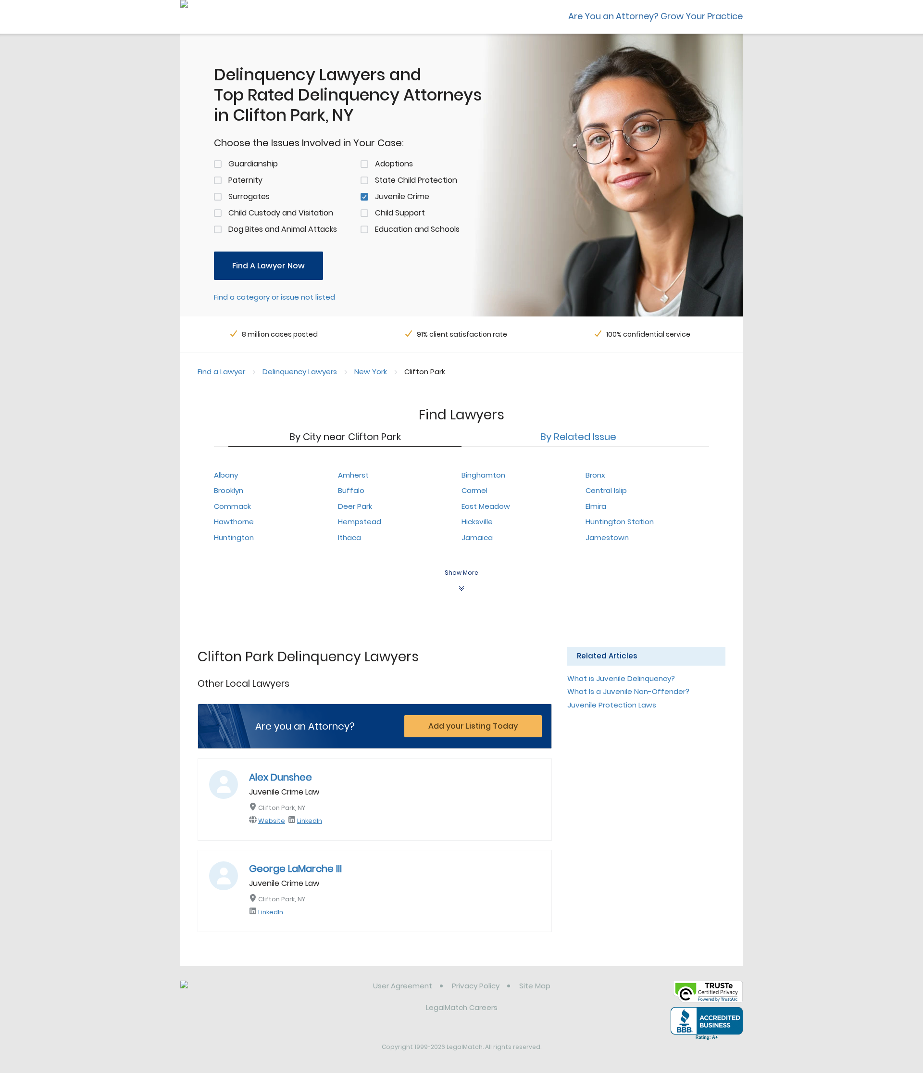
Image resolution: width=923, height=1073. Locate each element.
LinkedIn (309, 820)
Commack (232, 506)
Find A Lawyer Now (268, 265)
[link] (229, 993)
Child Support (400, 212)
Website (271, 820)
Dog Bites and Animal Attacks (282, 229)
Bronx (595, 475)
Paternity (245, 180)
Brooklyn (228, 490)
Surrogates (249, 196)
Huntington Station (620, 522)
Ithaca (349, 537)
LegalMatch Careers (462, 1007)
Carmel (474, 490)
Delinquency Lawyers (299, 371)
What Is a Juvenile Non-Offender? (628, 691)
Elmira (596, 506)
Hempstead (359, 522)
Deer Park (355, 506)
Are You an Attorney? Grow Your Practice (655, 16)
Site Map (534, 986)
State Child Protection (416, 180)
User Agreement (402, 986)
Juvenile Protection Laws (611, 705)
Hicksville (477, 522)
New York (370, 371)
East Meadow (486, 506)
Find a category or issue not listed (274, 297)
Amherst (353, 475)
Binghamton (483, 475)
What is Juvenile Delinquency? (621, 678)
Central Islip (606, 490)
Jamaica (477, 537)
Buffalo (351, 490)
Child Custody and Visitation (280, 212)
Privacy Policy (475, 986)
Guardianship (253, 163)
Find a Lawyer (221, 371)
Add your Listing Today (473, 726)
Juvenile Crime (402, 196)
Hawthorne (234, 522)
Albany (226, 475)
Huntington (234, 537)
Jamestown (607, 537)
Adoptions (394, 163)
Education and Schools (417, 229)
